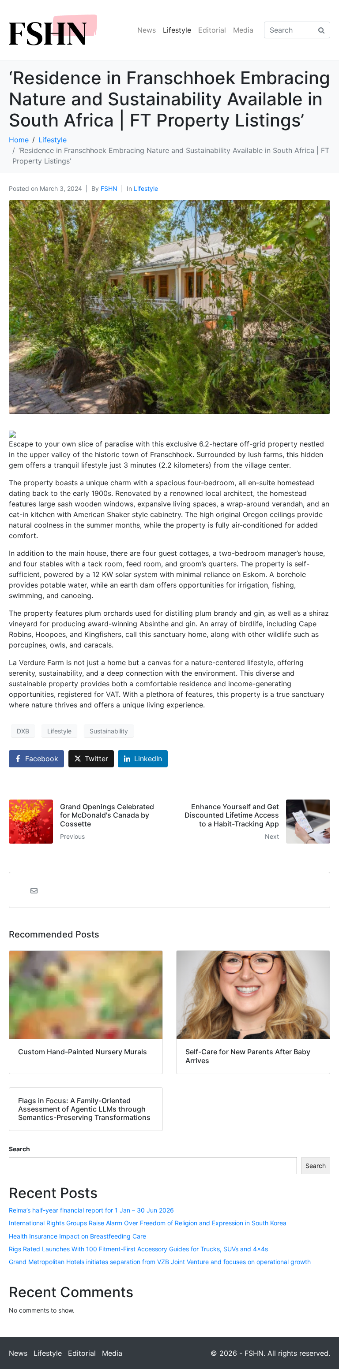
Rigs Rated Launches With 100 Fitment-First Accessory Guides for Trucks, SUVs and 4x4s (138, 1249)
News (146, 30)
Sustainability (109, 731)
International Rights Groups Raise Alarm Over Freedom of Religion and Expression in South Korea (147, 1223)
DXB (23, 731)
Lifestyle (177, 30)
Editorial (212, 30)
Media (243, 30)
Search (19, 1149)
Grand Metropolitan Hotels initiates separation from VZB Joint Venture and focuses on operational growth (160, 1261)
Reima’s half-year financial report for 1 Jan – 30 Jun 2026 (91, 1210)
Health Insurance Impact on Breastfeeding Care (77, 1236)
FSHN (109, 188)
